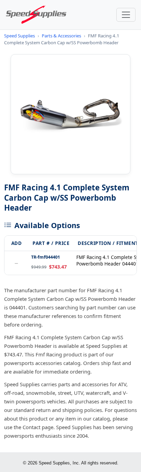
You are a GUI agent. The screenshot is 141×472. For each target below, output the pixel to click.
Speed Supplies (19, 36)
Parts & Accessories (61, 36)
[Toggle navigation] (126, 15)
